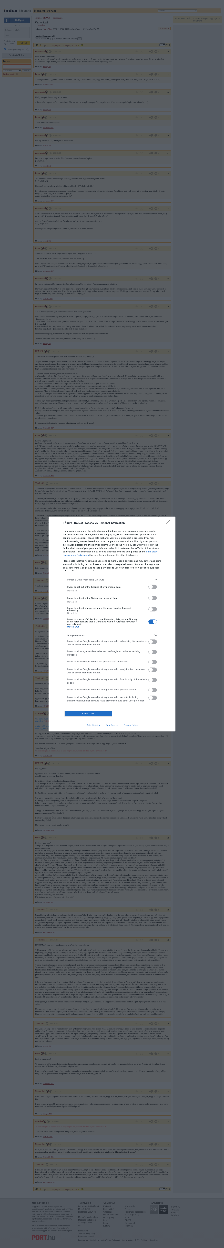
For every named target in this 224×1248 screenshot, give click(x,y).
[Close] (169, 523)
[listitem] (112, 579)
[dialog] (112, 624)
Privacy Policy (130, 725)
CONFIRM (88, 713)
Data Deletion (93, 725)
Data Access (112, 725)
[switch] (152, 587)
